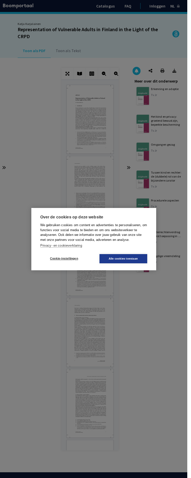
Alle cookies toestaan (123, 258)
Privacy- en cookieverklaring (61, 245)
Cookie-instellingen (64, 258)
